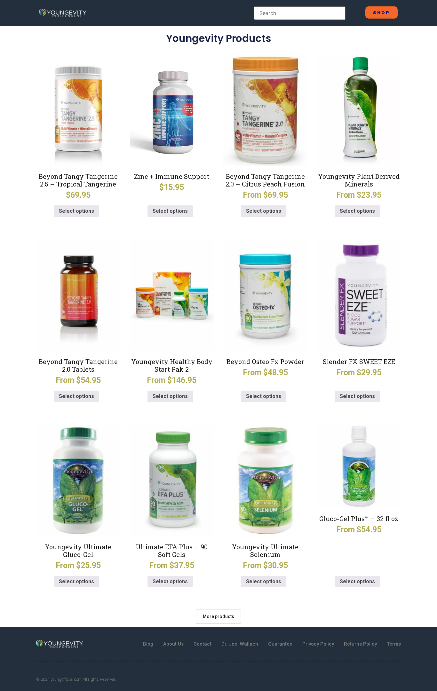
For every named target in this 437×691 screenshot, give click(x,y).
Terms (394, 644)
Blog (148, 644)
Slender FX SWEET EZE (359, 361)
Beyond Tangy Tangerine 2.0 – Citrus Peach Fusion (265, 180)
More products (218, 616)
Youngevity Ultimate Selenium (265, 551)
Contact (202, 644)
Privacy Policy (318, 644)
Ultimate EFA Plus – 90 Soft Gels (172, 551)
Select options (76, 211)
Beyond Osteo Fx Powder (265, 361)
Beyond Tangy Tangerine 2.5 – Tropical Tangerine (78, 180)
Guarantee (280, 644)
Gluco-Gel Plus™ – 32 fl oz (358, 518)
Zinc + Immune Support (171, 176)
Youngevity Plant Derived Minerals (359, 180)
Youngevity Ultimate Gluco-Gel (78, 551)
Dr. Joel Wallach (239, 644)
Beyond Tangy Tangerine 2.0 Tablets (78, 365)
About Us (173, 644)
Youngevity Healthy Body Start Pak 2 (171, 365)
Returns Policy (360, 644)
